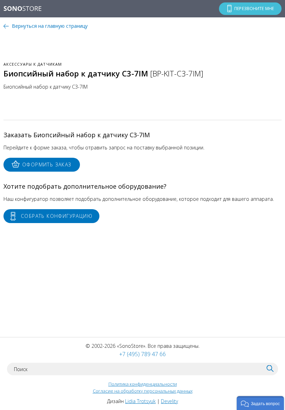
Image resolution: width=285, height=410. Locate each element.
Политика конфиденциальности (142, 384)
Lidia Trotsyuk (140, 401)
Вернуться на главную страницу (50, 26)
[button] (260, 403)
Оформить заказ (47, 164)
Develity (169, 401)
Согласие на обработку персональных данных (143, 391)
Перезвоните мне (254, 8)
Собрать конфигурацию (56, 216)
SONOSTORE (22, 9)
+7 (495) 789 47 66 (142, 354)
